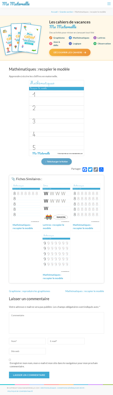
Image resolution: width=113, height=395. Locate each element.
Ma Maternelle (15, 3)
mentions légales (48, 388)
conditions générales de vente (70, 388)
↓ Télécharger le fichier (56, 161)
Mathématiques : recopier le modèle (84, 291)
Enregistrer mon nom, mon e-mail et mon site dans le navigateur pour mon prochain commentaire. (54, 365)
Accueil (54, 12)
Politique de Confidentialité (20, 391)
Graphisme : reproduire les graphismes (29, 291)
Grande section (66, 12)
